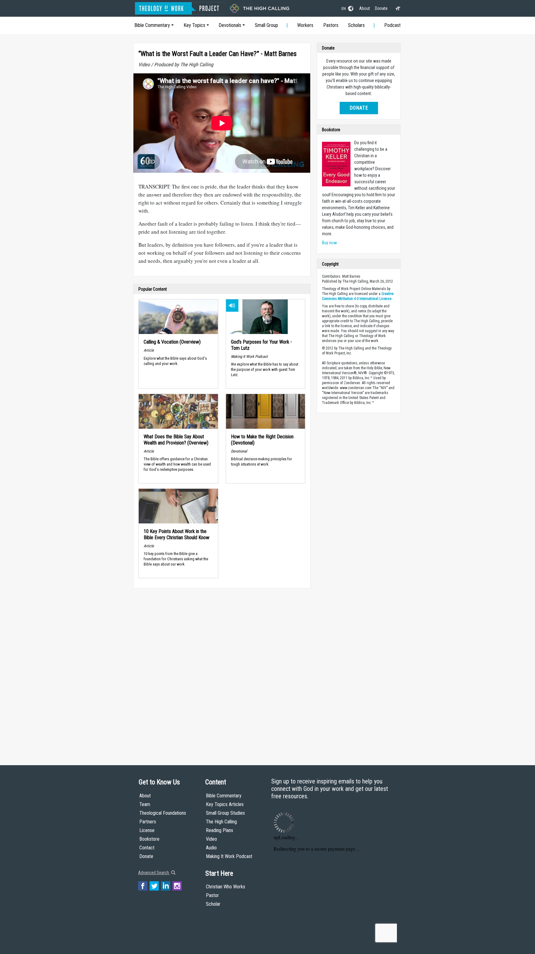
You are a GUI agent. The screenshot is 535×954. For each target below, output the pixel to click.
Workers (305, 25)
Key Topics (194, 25)
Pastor (212, 895)
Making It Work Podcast (229, 856)
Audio (211, 848)
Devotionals (230, 25)
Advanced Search (154, 872)
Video (211, 839)
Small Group (266, 25)
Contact (146, 848)
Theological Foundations (162, 813)
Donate (381, 8)
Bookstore (149, 839)
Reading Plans (219, 830)
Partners (147, 822)
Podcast (392, 25)
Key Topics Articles (225, 804)
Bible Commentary (152, 25)
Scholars (356, 25)
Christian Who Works (225, 887)
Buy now (329, 242)
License (146, 830)
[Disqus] (222, 670)
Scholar (213, 904)
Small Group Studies (225, 813)
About (364, 8)
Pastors (330, 25)
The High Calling (221, 822)
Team (144, 804)
